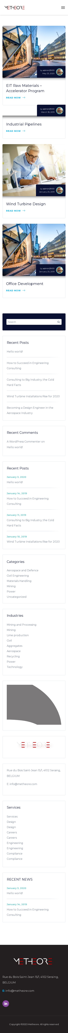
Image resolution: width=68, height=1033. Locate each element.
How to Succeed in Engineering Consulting (28, 365)
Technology (15, 667)
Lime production (18, 635)
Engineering (15, 843)
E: (8, 784)
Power (11, 591)
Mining (11, 586)
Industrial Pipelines (24, 124)
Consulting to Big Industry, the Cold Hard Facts (30, 382)
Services (12, 816)
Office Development (24, 284)
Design (11, 821)
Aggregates (14, 645)
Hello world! (15, 351)
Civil (9, 640)
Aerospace (14, 651)
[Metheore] (14, 7)
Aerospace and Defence (22, 570)
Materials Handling (19, 581)
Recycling (13, 656)
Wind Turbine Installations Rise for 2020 (33, 396)
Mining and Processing (21, 624)
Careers (12, 832)
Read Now (13, 97)
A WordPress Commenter (24, 441)
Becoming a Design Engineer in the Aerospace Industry (30, 410)
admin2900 (48, 70)
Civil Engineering (18, 575)
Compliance (14, 853)
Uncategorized (17, 596)
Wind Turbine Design (26, 204)
